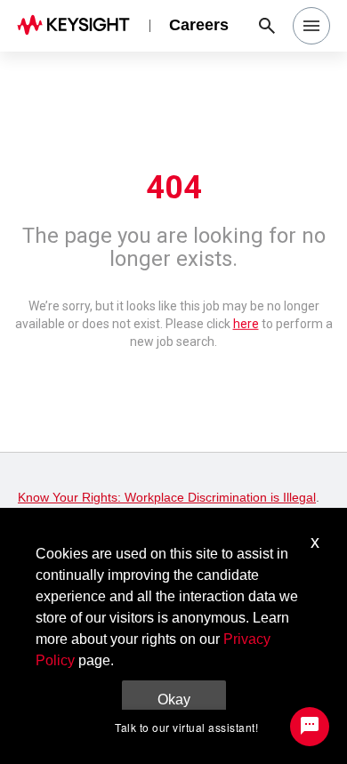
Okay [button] (173, 699)
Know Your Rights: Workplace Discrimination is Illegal (167, 497)
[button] (311, 25)
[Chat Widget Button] (309, 726)
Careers (199, 25)
